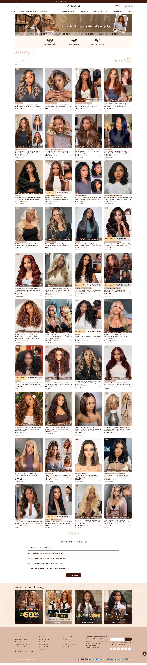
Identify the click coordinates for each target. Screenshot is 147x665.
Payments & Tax (44, 647)
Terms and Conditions (22, 644)
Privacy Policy (19, 642)
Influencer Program (68, 644)
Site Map (18, 649)
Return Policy (43, 642)
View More (73, 575)
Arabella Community (92, 647)
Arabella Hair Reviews (22, 647)
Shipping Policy (44, 639)
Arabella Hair (22, 659)
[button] (15, 6)
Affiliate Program (67, 647)
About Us (18, 637)
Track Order (42, 637)
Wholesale (65, 639)
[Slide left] (16, 1)
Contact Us (42, 649)
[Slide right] (130, 1)
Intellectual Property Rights (24, 651)
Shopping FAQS (44, 644)
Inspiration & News (21, 639)
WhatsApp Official (68, 637)
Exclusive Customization (70, 642)
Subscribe (128, 639)
